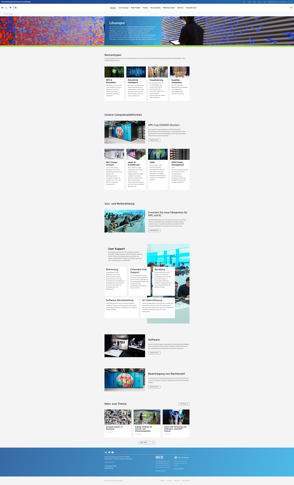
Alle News (183, 404)
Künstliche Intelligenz (133, 81)
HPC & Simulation (111, 81)
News (254, 1)
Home (5, 14)
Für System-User (191, 8)
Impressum (169, 480)
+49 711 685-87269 (110, 466)
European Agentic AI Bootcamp (114, 428)
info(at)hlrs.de (109, 468)
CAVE (152, 163)
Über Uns (180, 8)
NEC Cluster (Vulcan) (111, 164)
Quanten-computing (177, 81)
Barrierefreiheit (185, 480)
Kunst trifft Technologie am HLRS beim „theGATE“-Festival (175, 429)
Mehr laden (143, 442)
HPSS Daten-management (178, 164)
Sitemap (162, 480)
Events (249, 1)
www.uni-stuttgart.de (179, 468)
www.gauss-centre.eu (160, 470)
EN (289, 1)
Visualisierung (156, 80)
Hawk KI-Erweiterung (134, 164)
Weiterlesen (153, 140)
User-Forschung (123, 8)
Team (244, 1)
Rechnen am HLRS (272, 1)
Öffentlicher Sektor (169, 8)
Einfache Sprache (283, 1)
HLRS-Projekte (135, 8)
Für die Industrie (155, 8)
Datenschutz (177, 480)
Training (145, 8)
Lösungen (113, 8)
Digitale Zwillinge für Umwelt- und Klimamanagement (143, 429)
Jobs (264, 1)
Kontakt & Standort (109, 462)
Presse (259, 1)
